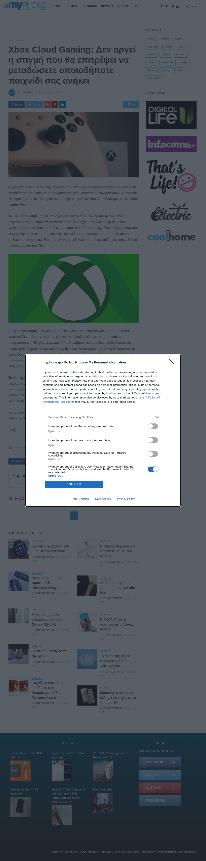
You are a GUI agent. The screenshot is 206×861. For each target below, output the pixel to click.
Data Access (103, 498)
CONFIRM (74, 484)
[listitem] (103, 417)
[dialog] (103, 430)
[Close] (172, 362)
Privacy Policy (126, 498)
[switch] (153, 426)
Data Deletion (80, 498)
